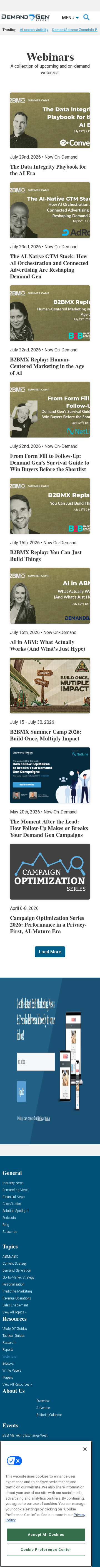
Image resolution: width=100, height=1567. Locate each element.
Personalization (13, 1284)
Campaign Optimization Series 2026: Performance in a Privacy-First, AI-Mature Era (48, 924)
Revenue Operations (16, 1298)
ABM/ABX (10, 1257)
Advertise (43, 1408)
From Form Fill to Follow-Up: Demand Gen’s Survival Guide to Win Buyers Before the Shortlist (49, 462)
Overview (42, 1401)
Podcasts (9, 1218)
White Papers (11, 1370)
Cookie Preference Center (46, 1549)
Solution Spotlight (15, 1211)
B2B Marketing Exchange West (25, 1435)
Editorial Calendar (49, 1415)
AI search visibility (34, 30)
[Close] (85, 1449)
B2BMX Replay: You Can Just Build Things (46, 555)
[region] (46, 1504)
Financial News (13, 1197)
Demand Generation (16, 1270)
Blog (5, 1225)
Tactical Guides (13, 1336)
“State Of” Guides (14, 1329)
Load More (50, 951)
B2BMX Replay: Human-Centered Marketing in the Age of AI (47, 366)
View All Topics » (14, 1312)
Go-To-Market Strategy (18, 1277)
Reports (8, 1350)
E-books (8, 1364)
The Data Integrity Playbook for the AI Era (48, 169)
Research (9, 1343)
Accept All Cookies (46, 1534)
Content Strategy (14, 1263)
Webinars (9, 1357)
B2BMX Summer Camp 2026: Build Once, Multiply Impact (45, 735)
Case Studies (11, 1204)
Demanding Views (15, 1190)
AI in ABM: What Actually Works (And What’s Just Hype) (47, 645)
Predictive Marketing (17, 1291)
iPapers (7, 1377)
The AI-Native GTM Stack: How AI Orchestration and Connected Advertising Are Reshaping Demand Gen (49, 266)
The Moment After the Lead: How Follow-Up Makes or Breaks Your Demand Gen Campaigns (49, 828)
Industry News (13, 1183)
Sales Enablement (15, 1305)
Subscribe (9, 1232)
